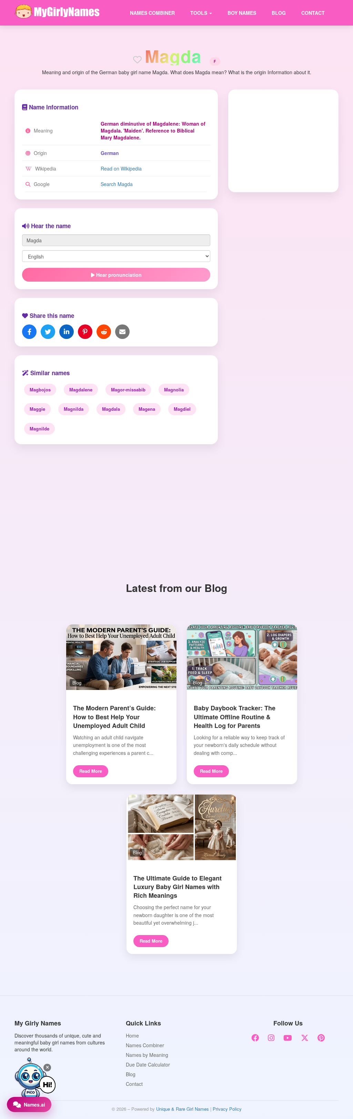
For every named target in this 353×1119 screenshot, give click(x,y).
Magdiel (182, 409)
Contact (313, 12)
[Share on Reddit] (104, 331)
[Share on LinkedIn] (66, 331)
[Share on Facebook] (29, 331)
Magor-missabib (128, 389)
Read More (90, 771)
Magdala (111, 409)
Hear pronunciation (118, 274)
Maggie (37, 409)
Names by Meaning (147, 1054)
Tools (199, 12)
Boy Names (242, 12)
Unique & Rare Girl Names (182, 1109)
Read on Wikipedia (121, 168)
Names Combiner (152, 12)
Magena (147, 409)
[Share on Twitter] (48, 331)
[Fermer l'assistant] (47, 1067)
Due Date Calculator (148, 1064)
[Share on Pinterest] (85, 331)
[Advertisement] (279, 140)
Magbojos (40, 389)
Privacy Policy (227, 1109)
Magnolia (174, 389)
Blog (279, 12)
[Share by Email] (122, 331)
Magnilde (39, 428)
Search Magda (117, 184)
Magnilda (73, 409)
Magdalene (80, 389)
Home (132, 1035)
